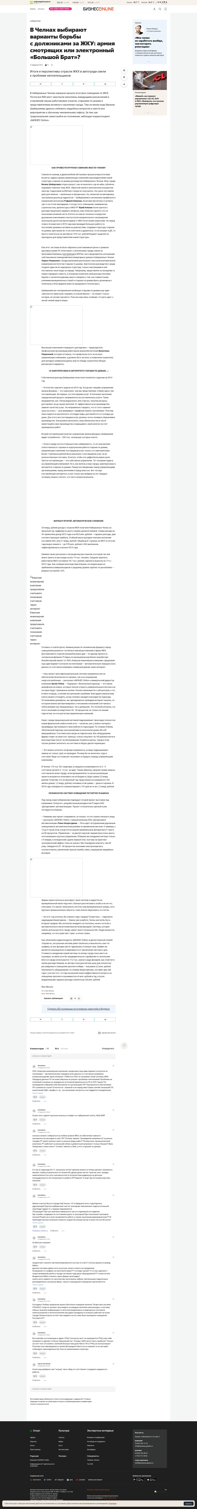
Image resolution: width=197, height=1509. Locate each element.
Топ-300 (90, 1464)
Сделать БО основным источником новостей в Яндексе (78, 1009)
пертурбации (68, 254)
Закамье (41, 9)
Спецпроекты (93, 1456)
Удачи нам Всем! (44, 1364)
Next (164, 61)
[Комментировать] (124, 70)
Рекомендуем (140, 92)
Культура (64, 1430)
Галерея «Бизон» (93, 1460)
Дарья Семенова (152, 29)
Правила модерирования (39, 1404)
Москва (144, 2)
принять (189, 1504)
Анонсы (61, 1437)
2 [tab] (149, 61)
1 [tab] (148, 61)
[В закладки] (124, 77)
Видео (61, 1441)
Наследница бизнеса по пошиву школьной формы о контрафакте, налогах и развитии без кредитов (147, 53)
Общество (36, 21)
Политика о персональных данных (98, 1490)
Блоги (32, 1445)
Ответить (36, 1101)
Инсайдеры (91, 1449)
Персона (33, 1441)
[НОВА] (60, 9)
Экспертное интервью (100, 1430)
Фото (60, 1445)
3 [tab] (150, 61)
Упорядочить (108, 1048)
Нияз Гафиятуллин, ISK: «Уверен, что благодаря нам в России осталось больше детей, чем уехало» (149, 100)
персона (138, 23)
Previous (136, 61)
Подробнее (112, 1503)
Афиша (32, 1437)
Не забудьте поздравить (96, 1441)
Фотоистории (64, 1449)
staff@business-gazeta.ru (144, 1463)
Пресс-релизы (35, 1449)
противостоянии (49, 250)
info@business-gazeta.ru (144, 1446)
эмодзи (42, 1097)
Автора (64, 1048)
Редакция (34, 1456)
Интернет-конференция (96, 1437)
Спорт (36, 1430)
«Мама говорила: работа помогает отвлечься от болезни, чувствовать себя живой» (150, 42)
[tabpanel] (150, 40)
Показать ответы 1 (40, 1231)
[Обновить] (124, 1045)
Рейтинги (90, 1445)
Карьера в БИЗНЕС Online (39, 1460)
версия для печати (108, 1033)
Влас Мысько (47, 987)
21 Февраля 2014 (36, 65)
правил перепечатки (109, 1498)
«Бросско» (150, 31)
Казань (129, 2)
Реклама (62, 1456)
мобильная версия (95, 1480)
